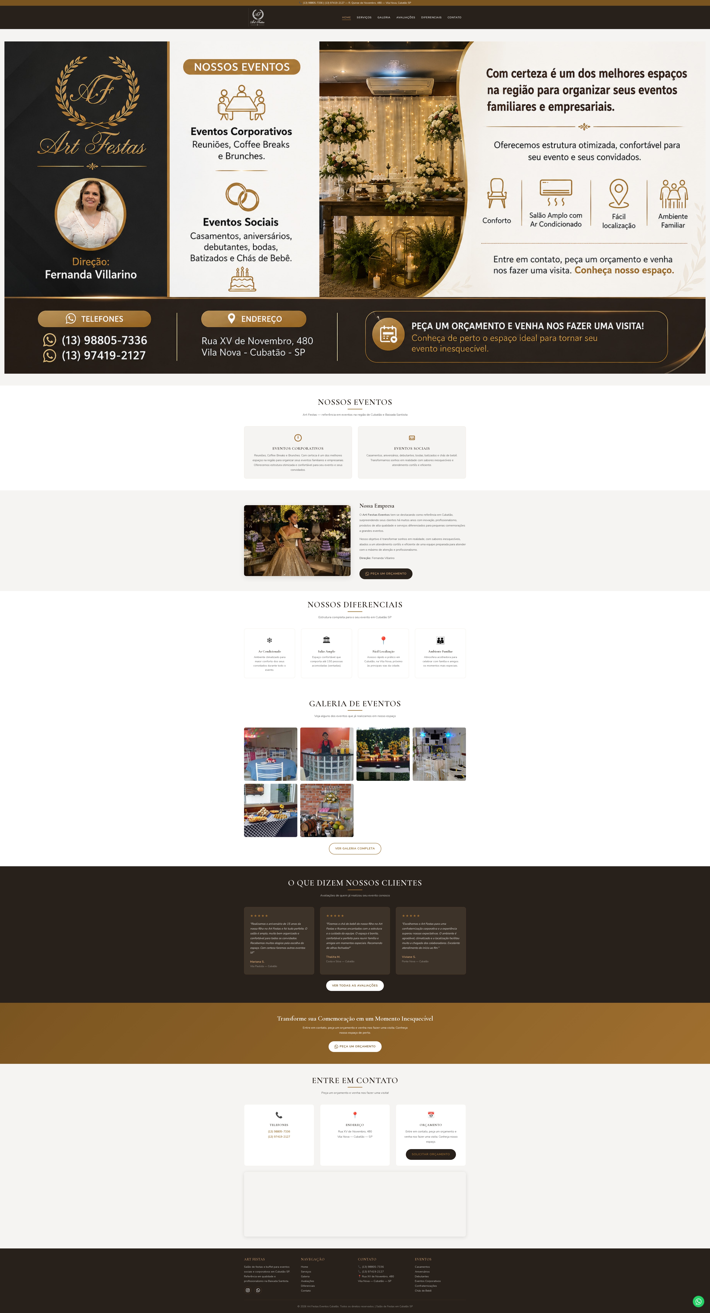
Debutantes (422, 1276)
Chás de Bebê (423, 1290)
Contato (455, 17)
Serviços (364, 17)
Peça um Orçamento (389, 574)
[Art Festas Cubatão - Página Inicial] (257, 17)
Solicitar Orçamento (431, 1154)
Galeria (384, 17)
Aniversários (422, 1271)
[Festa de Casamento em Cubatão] (270, 754)
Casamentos (422, 1267)
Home (346, 17)
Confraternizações (426, 1286)
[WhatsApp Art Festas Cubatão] (258, 1290)
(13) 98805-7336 (279, 1131)
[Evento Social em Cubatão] (383, 754)
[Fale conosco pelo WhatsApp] (698, 1301)
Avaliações (405, 17)
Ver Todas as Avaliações (355, 986)
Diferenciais (431, 17)
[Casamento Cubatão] (270, 810)
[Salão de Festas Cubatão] (439, 754)
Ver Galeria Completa (355, 848)
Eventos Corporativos (428, 1281)
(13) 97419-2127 (279, 1137)
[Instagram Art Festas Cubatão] (247, 1290)
